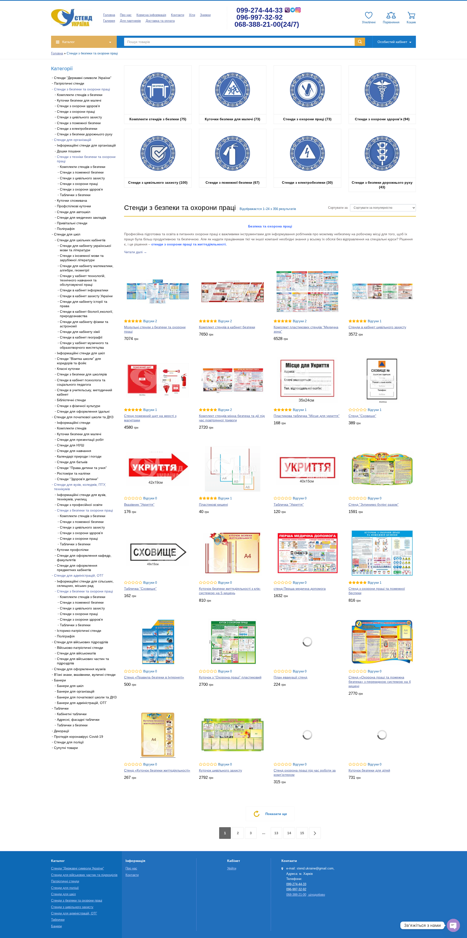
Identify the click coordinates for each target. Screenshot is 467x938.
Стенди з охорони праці (76, 111)
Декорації (61, 731)
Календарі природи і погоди (79, 456)
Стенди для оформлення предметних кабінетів (77, 568)
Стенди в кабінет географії (81, 337)
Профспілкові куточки (74, 206)
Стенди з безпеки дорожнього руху (84, 134)
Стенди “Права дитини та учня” (82, 468)
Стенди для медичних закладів (81, 217)
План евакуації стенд (290, 677)
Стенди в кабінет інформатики (84, 290)
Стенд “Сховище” (362, 416)
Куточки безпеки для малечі (79, 100)
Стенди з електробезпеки (77, 128)
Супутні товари (66, 748)
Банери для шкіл (70, 686)
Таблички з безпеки (75, 195)
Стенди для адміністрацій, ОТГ (79, 575)
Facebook (56, 764)
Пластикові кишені (213, 504)
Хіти (192, 15)
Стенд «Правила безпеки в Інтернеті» (154, 677)
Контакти (177, 15)
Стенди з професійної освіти (79, 505)
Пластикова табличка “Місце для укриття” (307, 416)
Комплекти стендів (71, 428)
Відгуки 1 (374, 321)
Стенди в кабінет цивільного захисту (377, 327)
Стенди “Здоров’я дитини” (77, 479)
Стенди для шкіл (67, 234)
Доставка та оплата (160, 21)
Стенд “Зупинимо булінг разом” (374, 504)
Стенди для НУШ (70, 445)
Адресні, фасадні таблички (78, 719)
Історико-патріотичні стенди (79, 631)
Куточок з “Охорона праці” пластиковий (230, 677)
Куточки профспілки (73, 550)
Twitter (68, 764)
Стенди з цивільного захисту (79, 117)
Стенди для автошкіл (73, 212)
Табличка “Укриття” (289, 504)
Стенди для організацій (72, 140)
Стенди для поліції (69, 742)
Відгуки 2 (150, 321)
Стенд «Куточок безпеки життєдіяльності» (157, 770)
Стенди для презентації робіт (80, 440)
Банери (60, 680)
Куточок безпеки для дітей (369, 770)
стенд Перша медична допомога (300, 589)
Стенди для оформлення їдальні (83, 411)
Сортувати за (338, 207)
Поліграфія (66, 229)
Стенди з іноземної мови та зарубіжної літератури (82, 258)
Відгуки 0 (150, 498)
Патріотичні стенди (69, 83)
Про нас (126, 15)
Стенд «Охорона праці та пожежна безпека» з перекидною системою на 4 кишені (380, 681)
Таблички (61, 708)
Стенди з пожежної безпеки (79, 123)
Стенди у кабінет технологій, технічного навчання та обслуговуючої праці (82, 280)
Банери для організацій (75, 691)
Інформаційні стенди (73, 423)
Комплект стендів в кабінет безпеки (227, 327)
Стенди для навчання (74, 451)
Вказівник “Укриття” (139, 504)
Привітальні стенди (72, 223)
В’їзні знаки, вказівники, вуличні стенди (85, 675)
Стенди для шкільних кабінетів (81, 240)
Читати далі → (135, 252)
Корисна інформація (151, 15)
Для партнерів (130, 21)
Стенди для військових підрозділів (81, 642)
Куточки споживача (72, 200)
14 (289, 833)
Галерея (109, 21)
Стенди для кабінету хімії (80, 332)
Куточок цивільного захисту (220, 770)
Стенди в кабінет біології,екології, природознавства (86, 314)
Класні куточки (68, 369)
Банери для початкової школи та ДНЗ (87, 697)
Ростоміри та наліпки (73, 473)
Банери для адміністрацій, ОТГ (82, 703)
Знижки (205, 15)
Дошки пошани (69, 151)
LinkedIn (80, 764)
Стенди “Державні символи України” (82, 78)
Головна (109, 15)
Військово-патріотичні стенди (80, 648)
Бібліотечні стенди (71, 400)
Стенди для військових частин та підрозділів (84, 875)
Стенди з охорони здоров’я (78, 106)
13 (276, 833)
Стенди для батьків (72, 462)
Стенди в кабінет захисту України (86, 296)
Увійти (231, 868)
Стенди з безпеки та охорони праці (82, 89)
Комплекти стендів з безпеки (79, 95)
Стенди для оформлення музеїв (80, 669)
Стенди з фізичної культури (78, 406)
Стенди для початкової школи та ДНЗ (83, 417)
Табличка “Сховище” (140, 589)
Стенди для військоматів (76, 653)
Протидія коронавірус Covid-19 (78, 736)
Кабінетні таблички (72, 714)
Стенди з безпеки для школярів (82, 374)
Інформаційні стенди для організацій (86, 145)
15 (302, 833)
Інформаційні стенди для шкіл (81, 353)
